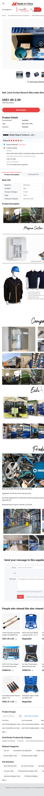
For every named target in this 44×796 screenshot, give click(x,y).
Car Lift (6, 750)
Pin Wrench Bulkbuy (31, 776)
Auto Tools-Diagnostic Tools (11, 724)
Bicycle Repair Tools (10, 756)
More (4, 780)
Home (4, 15)
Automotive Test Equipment (22, 750)
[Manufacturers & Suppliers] (22, 4)
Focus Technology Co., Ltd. (27, 787)
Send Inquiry (21, 110)
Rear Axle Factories (10, 766)
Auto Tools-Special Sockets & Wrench (31, 724)
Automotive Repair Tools (12, 776)
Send (20, 597)
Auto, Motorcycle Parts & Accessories (18, 15)
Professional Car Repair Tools (27, 771)
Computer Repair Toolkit (29, 756)
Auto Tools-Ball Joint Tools (11, 728)
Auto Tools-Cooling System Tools (31, 728)
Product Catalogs (32, 716)
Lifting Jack (40, 750)
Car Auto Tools (9, 771)
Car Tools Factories (27, 766)
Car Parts (5, 720)
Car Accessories (27, 720)
